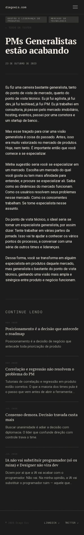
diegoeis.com (15, 7)
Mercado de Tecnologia (59, 19)
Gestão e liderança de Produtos (24, 19)
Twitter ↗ (72, 522)
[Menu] (75, 7)
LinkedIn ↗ (51, 522)
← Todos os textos (18, 27)
